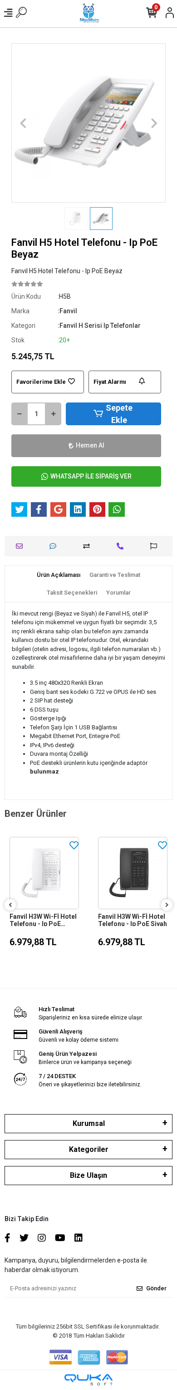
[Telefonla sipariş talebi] (122, 546)
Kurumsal (89, 1123)
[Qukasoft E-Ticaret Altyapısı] (88, 1379)
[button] (22, 123)
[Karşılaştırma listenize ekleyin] (89, 546)
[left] (10, 905)
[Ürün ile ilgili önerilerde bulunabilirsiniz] (156, 546)
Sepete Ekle (119, 414)
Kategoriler (88, 1149)
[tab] (58, 575)
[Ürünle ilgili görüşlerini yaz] (55, 546)
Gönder (156, 1288)
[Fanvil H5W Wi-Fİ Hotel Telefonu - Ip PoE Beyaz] (132, 873)
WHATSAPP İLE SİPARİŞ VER (91, 476)
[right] (167, 905)
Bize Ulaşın (88, 1175)
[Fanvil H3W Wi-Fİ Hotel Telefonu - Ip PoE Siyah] (44, 873)
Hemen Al (90, 445)
